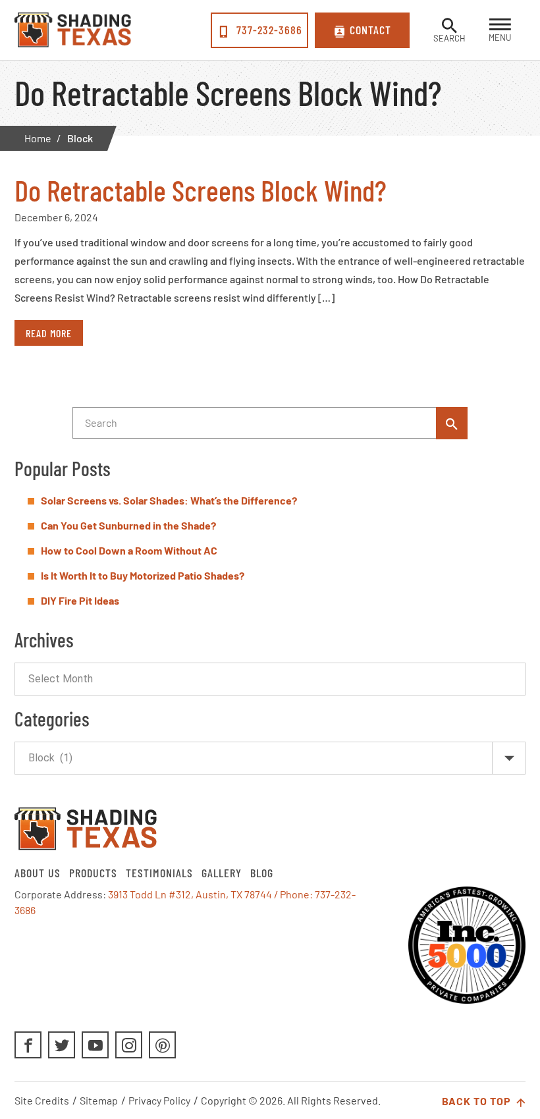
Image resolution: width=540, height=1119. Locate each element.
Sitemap (99, 1100)
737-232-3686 (267, 29)
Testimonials (159, 872)
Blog (261, 872)
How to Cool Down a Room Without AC (129, 550)
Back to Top (478, 1101)
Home (37, 138)
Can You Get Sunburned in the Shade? (128, 525)
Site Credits (41, 1100)
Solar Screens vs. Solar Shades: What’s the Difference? (169, 500)
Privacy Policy (159, 1100)
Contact (370, 29)
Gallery (222, 872)
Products (93, 872)
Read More (49, 333)
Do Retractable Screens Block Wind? (200, 189)
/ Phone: (294, 894)
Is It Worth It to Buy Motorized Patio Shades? (142, 575)
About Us (37, 872)
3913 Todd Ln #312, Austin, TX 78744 (190, 894)
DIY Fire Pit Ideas (80, 600)
